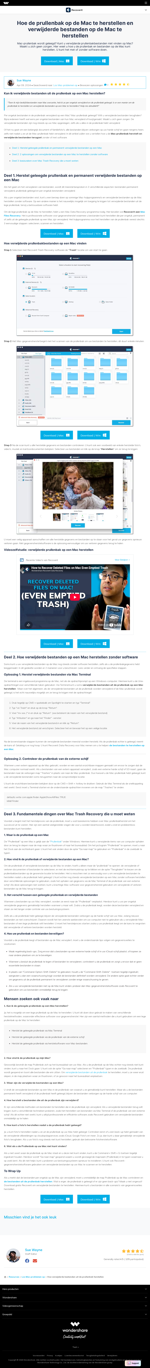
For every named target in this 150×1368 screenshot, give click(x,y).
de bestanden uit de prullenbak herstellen (28, 1181)
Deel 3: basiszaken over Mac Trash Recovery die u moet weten (45, 160)
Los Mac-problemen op (65, 85)
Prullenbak (56, 841)
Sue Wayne (24, 80)
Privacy (50, 1355)
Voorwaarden (39, 1355)
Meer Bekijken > (122, 559)
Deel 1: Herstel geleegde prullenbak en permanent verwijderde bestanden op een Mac (57, 147)
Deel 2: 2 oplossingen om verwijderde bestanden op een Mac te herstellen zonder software (60, 154)
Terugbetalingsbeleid (95, 1355)
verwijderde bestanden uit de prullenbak (86, 1072)
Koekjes (58, 1355)
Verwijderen (112, 1355)
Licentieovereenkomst (74, 1355)
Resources (14, 1277)
